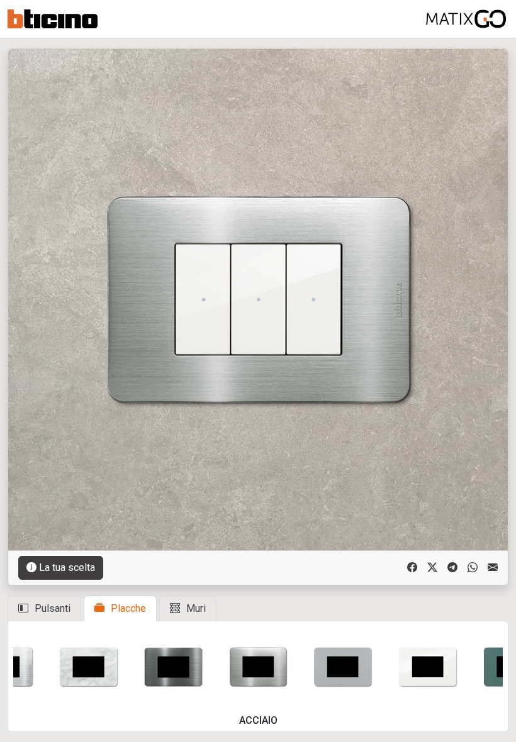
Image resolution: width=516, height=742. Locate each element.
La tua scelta (67, 567)
